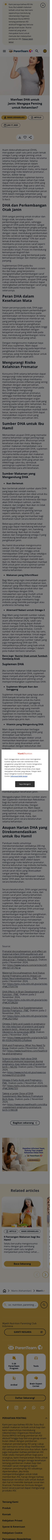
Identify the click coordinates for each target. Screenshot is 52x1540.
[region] (25, 770)
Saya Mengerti (25, 784)
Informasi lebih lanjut (18, 776)
